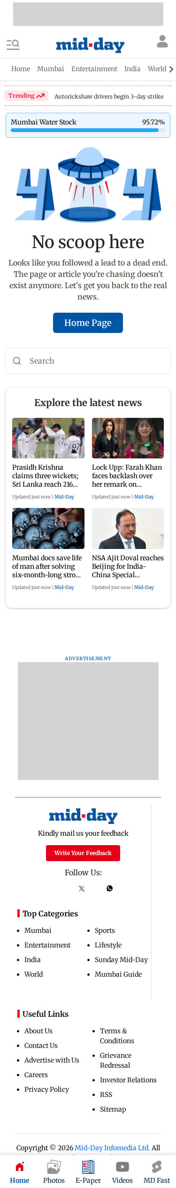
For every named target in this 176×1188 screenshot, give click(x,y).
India (32, 959)
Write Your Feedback (83, 852)
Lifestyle (108, 945)
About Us (38, 1031)
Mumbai (38, 930)
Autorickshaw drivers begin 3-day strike (108, 96)
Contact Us (41, 1045)
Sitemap (113, 1109)
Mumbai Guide (118, 974)
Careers (36, 1075)
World (33, 974)
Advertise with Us (51, 1060)
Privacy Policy (46, 1089)
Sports (105, 930)
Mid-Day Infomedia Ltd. (112, 1148)
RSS (106, 1094)
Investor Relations (128, 1080)
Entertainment (47, 945)
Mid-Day (64, 497)
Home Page (88, 322)
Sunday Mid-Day (121, 959)
